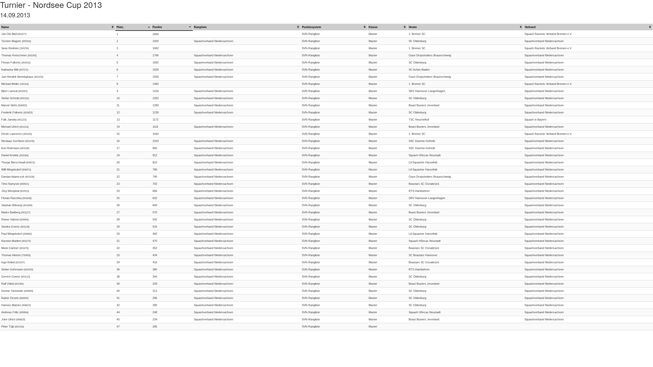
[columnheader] (58, 27)
